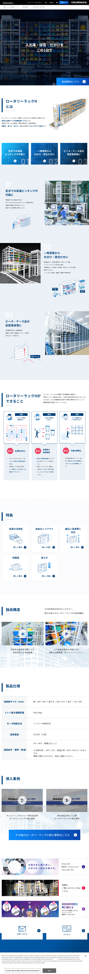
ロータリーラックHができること (35, 2)
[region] (44, 963)
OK (49, 971)
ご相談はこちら (63, 2)
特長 (46, 2)
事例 (57, 2)
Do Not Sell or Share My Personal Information (23, 971)
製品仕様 (51, 2)
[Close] (85, 956)
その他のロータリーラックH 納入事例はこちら (42, 835)
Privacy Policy (6, 964)
